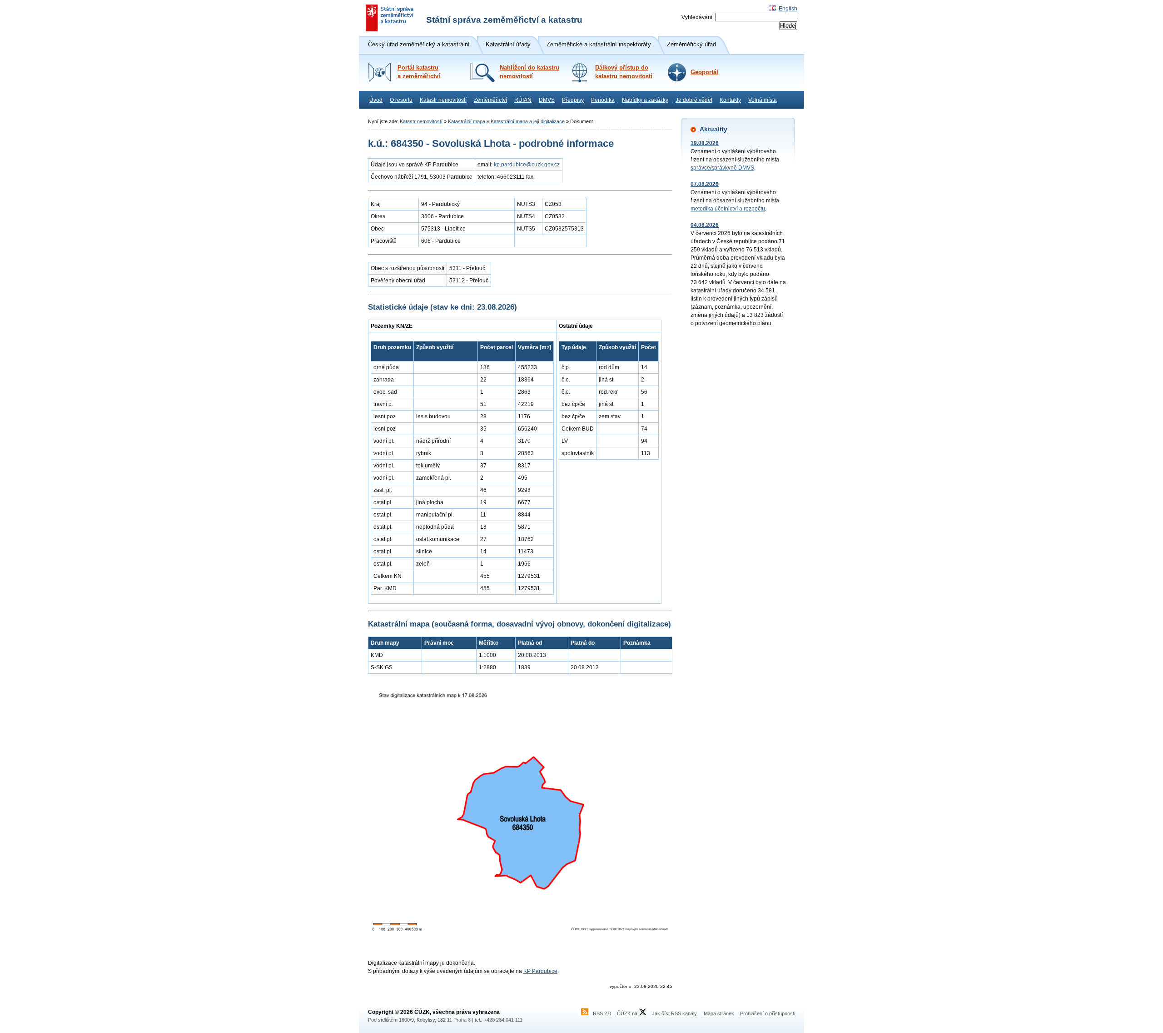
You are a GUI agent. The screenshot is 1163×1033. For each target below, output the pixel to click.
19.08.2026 (705, 143)
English (788, 8)
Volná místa (762, 100)
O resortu (401, 100)
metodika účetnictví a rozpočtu (728, 209)
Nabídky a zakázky (645, 100)
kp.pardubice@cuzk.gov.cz (527, 164)
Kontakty (730, 100)
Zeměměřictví (490, 100)
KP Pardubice (540, 971)
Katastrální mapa (466, 121)
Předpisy (573, 100)
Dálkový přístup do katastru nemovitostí (623, 72)
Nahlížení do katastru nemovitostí (529, 72)
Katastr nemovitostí (443, 100)
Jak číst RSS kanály (674, 1013)
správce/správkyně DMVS (722, 168)
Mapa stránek (719, 1013)
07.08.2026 (705, 184)
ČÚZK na (628, 1013)
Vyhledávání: (697, 17)
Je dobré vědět (694, 100)
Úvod (376, 100)
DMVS (547, 100)
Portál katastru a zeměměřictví (419, 72)
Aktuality (713, 129)
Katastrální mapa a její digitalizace (528, 121)
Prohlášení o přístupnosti (767, 1013)
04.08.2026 (705, 225)
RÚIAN (523, 100)
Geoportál (704, 72)
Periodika (603, 100)
